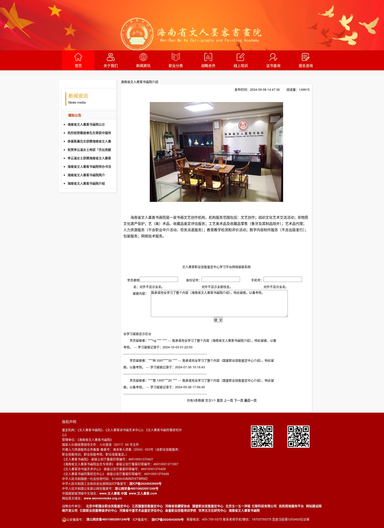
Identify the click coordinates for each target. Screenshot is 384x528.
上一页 (228, 400)
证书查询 (273, 65)
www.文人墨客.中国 (113, 493)
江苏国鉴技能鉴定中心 (147, 506)
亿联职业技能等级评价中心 (98, 510)
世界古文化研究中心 (212, 510)
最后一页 (250, 400)
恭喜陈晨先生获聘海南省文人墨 (89, 141)
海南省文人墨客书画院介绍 (86, 183)
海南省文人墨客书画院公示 (86, 124)
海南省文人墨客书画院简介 (86, 175)
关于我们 (111, 65)
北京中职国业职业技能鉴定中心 (108, 506)
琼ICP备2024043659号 (145, 483)
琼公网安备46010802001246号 (136, 488)
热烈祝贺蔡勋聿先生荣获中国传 (89, 132)
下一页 (238, 400)
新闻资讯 (143, 65)
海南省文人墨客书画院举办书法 (89, 166)
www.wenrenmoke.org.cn (103, 498)
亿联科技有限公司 (264, 506)
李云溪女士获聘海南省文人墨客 (89, 158)
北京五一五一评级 (238, 506)
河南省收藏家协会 (177, 506)
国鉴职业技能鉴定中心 (207, 506)
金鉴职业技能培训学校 (180, 510)
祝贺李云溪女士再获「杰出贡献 (89, 149)
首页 (78, 65)
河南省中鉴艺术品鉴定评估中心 (141, 510)
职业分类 (176, 65)
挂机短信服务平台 (291, 506)
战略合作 (208, 65)
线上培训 (241, 65)
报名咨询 (306, 65)
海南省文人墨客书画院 (244, 510)
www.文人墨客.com (143, 493)
